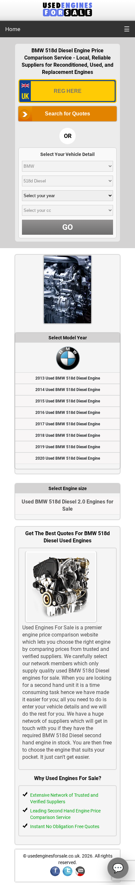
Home (12, 29)
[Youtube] (80, 875)
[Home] (67, 14)
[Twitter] (67, 875)
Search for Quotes (67, 113)
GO (67, 227)
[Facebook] (55, 875)
